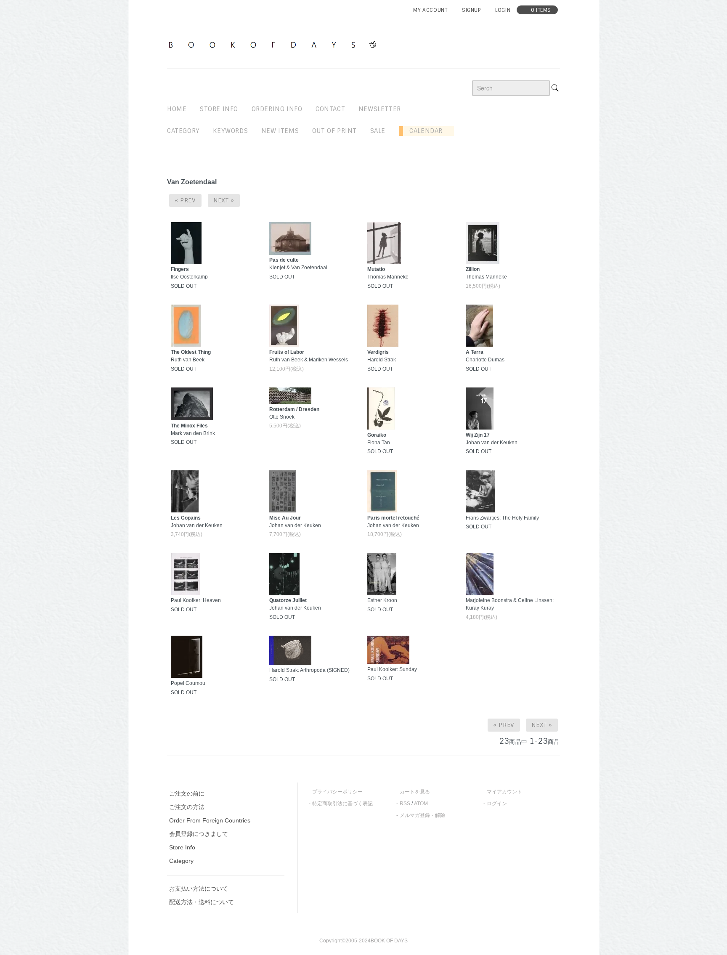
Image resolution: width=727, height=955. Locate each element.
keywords (230, 131)
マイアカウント (504, 792)
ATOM (421, 803)
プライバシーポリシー (337, 792)
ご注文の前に (186, 793)
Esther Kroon (382, 600)
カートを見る (415, 792)
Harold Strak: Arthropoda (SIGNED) (309, 670)
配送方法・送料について (201, 902)
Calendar (423, 131)
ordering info (277, 109)
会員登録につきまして (198, 833)
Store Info (182, 847)
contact (330, 109)
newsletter (379, 109)
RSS (405, 803)
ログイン (497, 803)
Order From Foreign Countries (209, 820)
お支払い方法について (198, 888)
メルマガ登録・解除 (422, 815)
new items (280, 131)
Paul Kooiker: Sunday (392, 669)
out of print (334, 131)
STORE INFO (219, 109)
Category (183, 131)
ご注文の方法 (186, 807)
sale (377, 131)
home (176, 109)
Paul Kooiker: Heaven (196, 600)
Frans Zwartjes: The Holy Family (502, 518)
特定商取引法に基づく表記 (342, 803)
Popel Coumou (188, 683)
